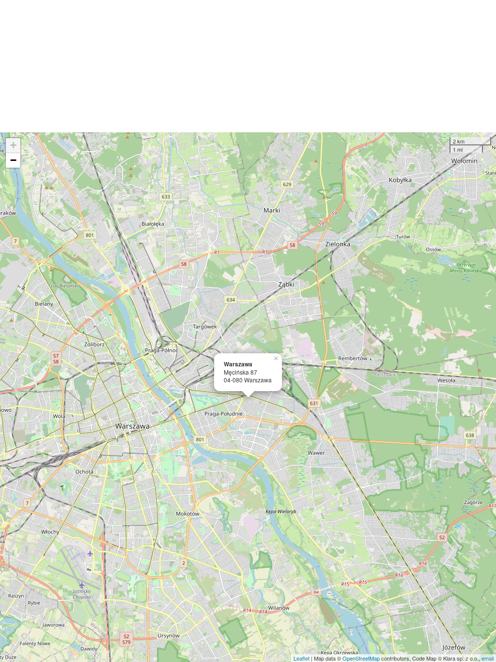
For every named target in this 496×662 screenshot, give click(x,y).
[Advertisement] (248, 66)
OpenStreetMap (361, 658)
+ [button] (13, 145)
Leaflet (302, 658)
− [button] (13, 160)
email (487, 658)
